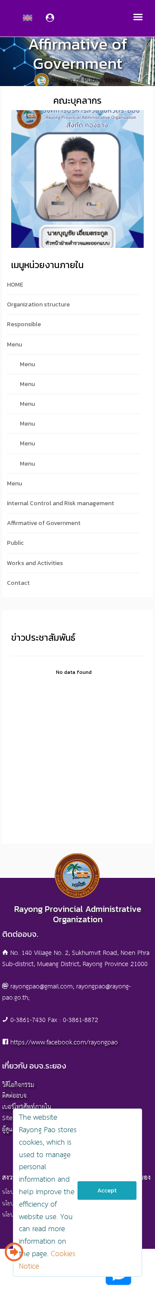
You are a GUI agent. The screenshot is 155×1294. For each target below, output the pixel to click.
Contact (18, 582)
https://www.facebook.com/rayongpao (64, 1042)
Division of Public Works (86, 80)
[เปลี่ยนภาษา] (14, 1255)
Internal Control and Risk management (60, 503)
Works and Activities (35, 563)
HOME (15, 284)
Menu (14, 344)
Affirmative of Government (44, 523)
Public (15, 542)
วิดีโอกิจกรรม (18, 1085)
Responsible (24, 324)
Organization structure (38, 304)
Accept (107, 1190)
